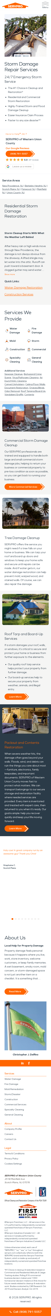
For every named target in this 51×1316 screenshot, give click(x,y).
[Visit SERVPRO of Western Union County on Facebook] (29, 1063)
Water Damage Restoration (23, 287)
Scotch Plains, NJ (11, 189)
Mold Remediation (14, 1089)
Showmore (10, 274)
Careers (9, 1134)
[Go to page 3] (19, 919)
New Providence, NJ (12, 185)
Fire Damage (11, 1084)
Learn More (15, 696)
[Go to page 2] (15, 919)
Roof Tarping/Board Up (33, 391)
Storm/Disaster (13, 1094)
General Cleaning (14, 1114)
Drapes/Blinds (36, 387)
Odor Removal (12, 391)
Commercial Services (15, 1104)
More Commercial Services (23, 486)
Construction (11, 1099)
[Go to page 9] (38, 919)
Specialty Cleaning (14, 1109)
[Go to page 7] (32, 919)
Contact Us (10, 1139)
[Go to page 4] (22, 919)
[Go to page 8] (35, 919)
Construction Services (19, 294)
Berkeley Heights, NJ (35, 185)
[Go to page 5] (25, 919)
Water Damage (13, 1079)
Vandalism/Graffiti (14, 394)
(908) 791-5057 (18, 153)
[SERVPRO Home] (15, 5)
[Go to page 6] (28, 919)
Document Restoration (16, 387)
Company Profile (13, 1129)
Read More (15, 991)
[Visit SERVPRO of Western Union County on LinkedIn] (22, 1063)
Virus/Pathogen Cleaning (25, 377)
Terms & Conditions (14, 1153)
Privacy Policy (11, 1158)
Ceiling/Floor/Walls (35, 384)
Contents (29, 394)
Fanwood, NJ (28, 189)
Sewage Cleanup (14, 374)
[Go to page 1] (12, 919)
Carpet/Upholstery (14, 384)
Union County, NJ (16, 192)
